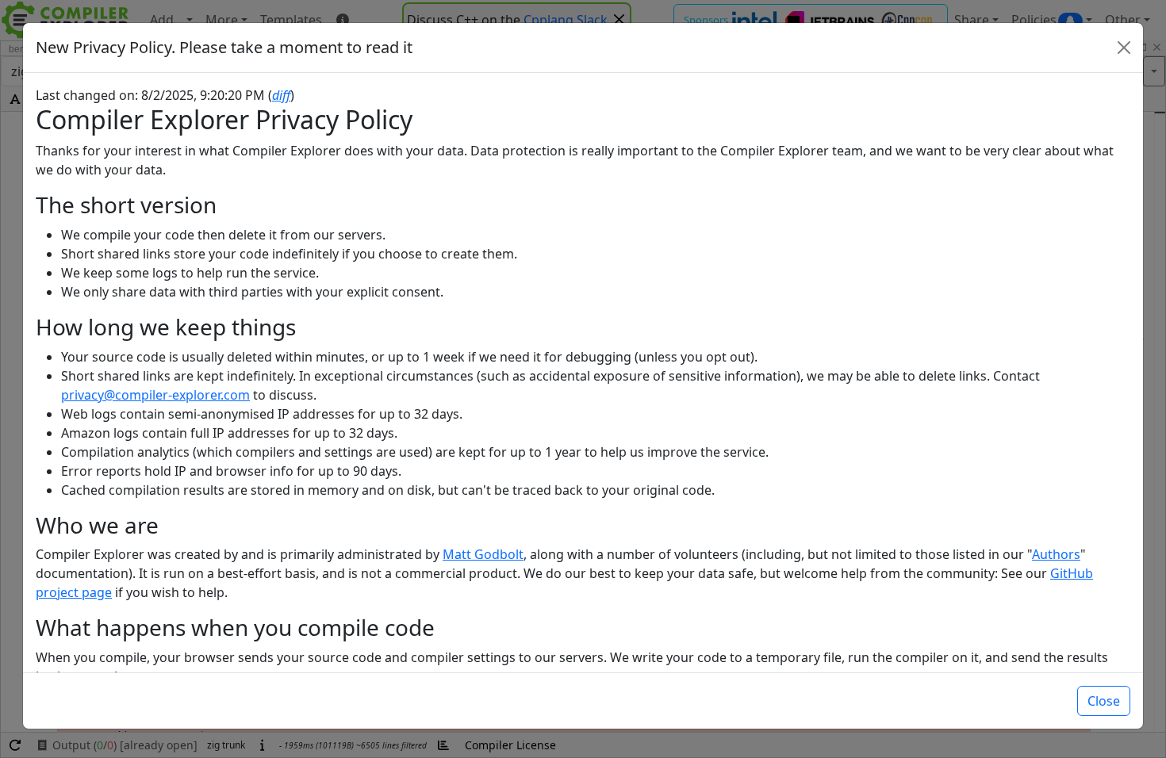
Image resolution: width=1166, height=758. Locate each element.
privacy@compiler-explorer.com (155, 395)
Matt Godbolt (483, 554)
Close (1103, 701)
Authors (1056, 554)
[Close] (1124, 47)
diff (281, 95)
